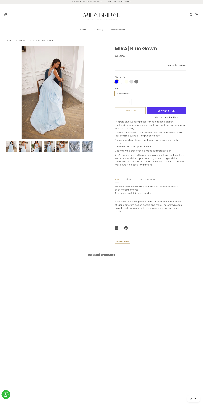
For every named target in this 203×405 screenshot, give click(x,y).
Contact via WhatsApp (119, 2)
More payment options (166, 117)
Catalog (98, 29)
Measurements (147, 179)
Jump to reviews (177, 65)
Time (128, 179)
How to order (118, 29)
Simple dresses (23, 40)
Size (116, 88)
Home (83, 29)
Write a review (122, 241)
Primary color (120, 77)
